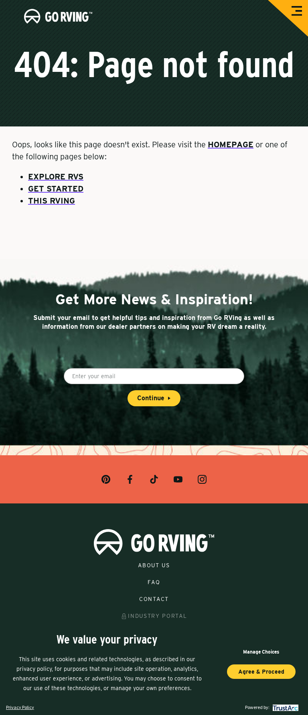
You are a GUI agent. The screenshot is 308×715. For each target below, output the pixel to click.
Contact (154, 599)
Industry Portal (157, 616)
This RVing (51, 201)
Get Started (55, 189)
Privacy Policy (20, 707)
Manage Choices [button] (261, 652)
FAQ (154, 582)
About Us (154, 565)
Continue (150, 398)
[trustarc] (285, 707)
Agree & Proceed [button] (261, 671)
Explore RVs (55, 176)
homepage (230, 144)
